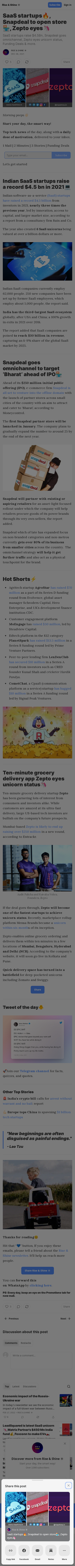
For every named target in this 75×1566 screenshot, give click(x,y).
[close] (68, 1485)
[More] (64, 1550)
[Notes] (51, 1550)
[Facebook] (24, 1550)
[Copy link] (10, 1550)
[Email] (37, 1550)
